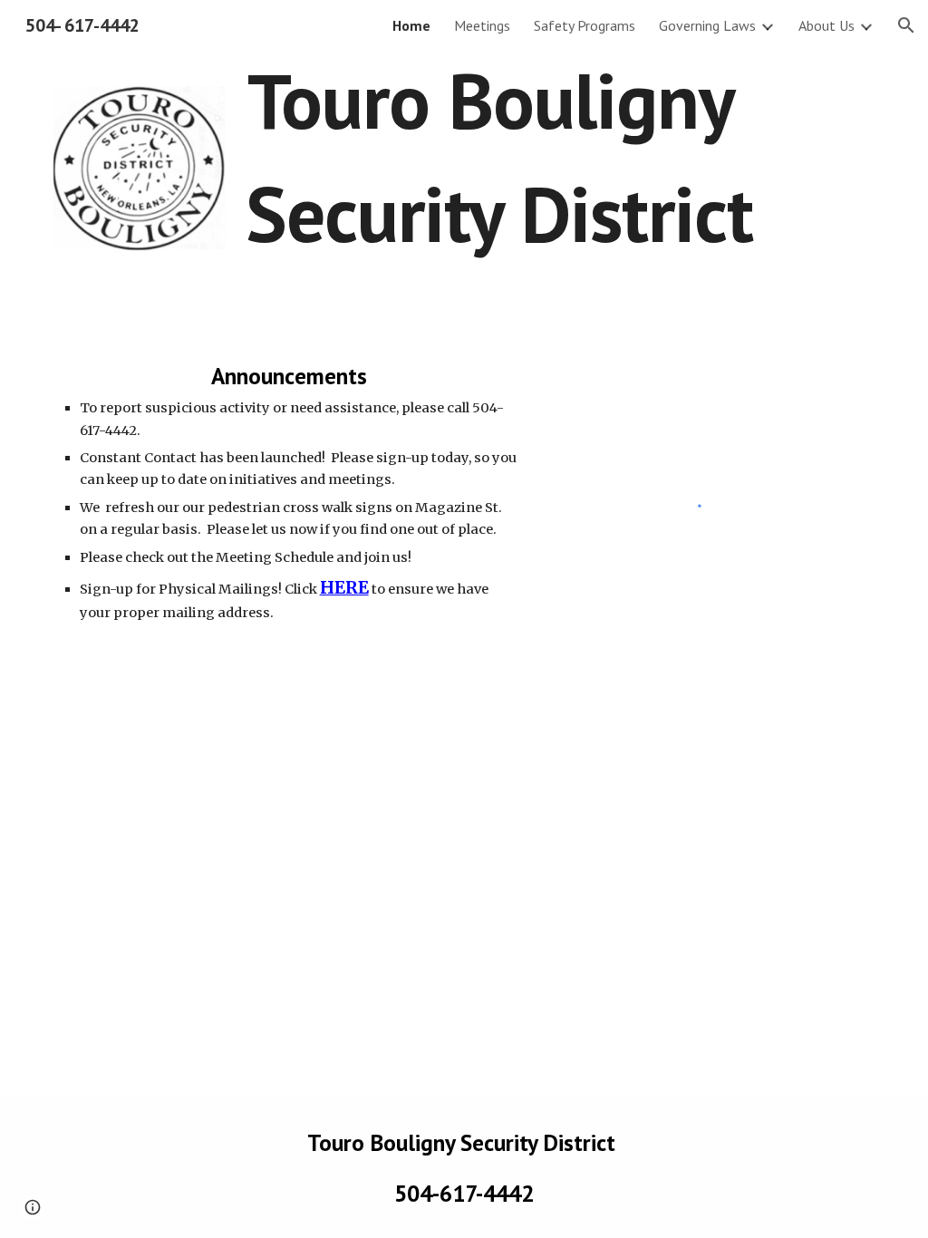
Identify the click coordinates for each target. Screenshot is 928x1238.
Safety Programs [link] (584, 25)
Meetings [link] (482, 25)
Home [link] (411, 25)
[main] (499, 165)
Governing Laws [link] (707, 25)
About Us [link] (826, 25)
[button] (906, 25)
